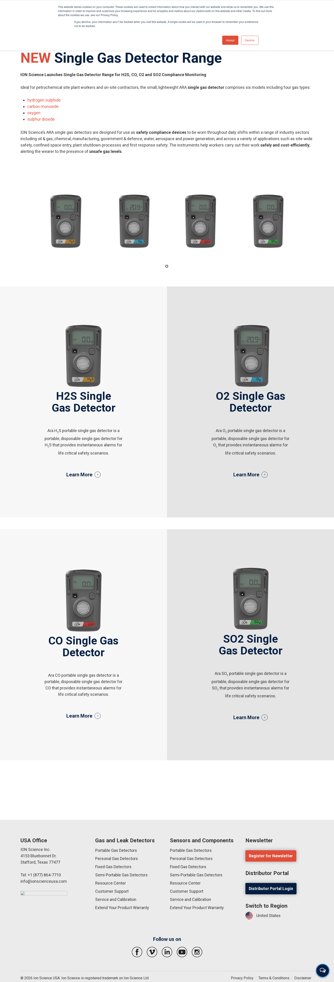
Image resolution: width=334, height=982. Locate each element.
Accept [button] (230, 40)
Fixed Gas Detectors (113, 866)
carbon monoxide (43, 106)
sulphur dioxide (41, 119)
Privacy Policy (242, 978)
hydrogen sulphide (44, 100)
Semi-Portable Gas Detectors (121, 875)
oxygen (33, 112)
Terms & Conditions (273, 978)
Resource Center (110, 883)
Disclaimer (302, 978)
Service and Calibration (115, 899)
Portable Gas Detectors (116, 850)
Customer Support (112, 891)
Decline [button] (249, 40)
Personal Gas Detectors (116, 858)
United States (268, 915)
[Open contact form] (322, 970)
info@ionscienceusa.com (43, 881)
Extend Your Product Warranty (122, 907)
